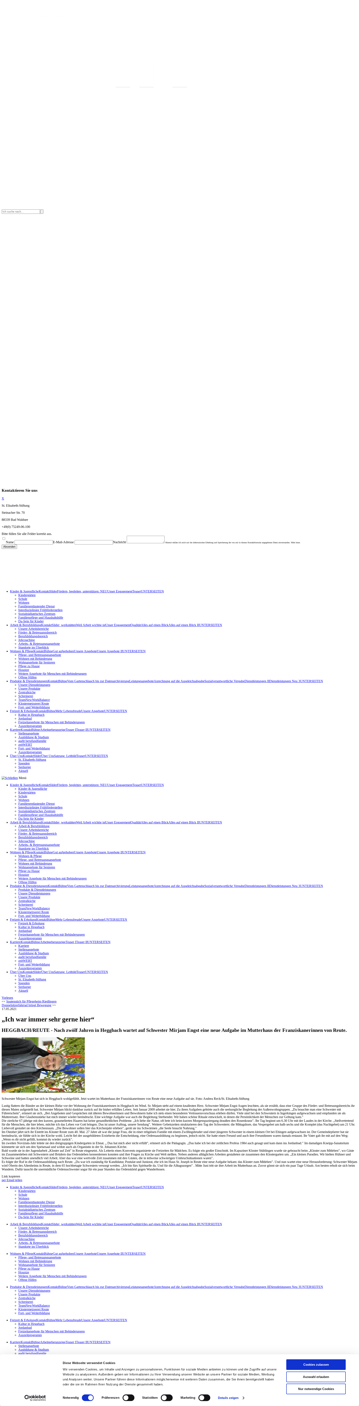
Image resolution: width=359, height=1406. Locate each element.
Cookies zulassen (316, 1364)
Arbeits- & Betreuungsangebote (39, 643)
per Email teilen (12, 1180)
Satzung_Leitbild (65, 756)
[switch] (128, 1397)
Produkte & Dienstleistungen (29, 681)
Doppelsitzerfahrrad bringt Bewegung (26, 1005)
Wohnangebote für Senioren (36, 662)
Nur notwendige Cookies (316, 1389)
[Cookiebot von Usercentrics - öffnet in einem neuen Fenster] (35, 1398)
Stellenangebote (28, 733)
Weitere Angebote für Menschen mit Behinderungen (52, 673)
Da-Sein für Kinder (31, 621)
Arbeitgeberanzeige (53, 729)
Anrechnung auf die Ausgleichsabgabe (179, 681)
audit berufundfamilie (32, 741)
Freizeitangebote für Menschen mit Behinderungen (51, 722)
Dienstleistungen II (257, 681)
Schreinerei (25, 696)
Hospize (23, 670)
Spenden (24, 763)
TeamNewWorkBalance (34, 700)
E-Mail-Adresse (63, 542)
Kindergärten (27, 595)
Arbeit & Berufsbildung (25, 625)
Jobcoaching (26, 640)
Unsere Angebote (85, 651)
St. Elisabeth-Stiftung (32, 759)
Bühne (48, 651)
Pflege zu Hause (29, 666)
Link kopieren (11, 1176)
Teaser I (71, 729)
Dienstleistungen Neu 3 (284, 681)
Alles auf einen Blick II (183, 625)
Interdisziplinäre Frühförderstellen (40, 610)
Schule (22, 599)
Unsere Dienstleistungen (34, 685)
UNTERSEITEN (152, 591)
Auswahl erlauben (316, 1377)
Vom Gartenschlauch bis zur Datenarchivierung (98, 681)
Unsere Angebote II (110, 651)
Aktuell (23, 771)
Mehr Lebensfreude (68, 711)
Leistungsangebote (141, 681)
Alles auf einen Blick (154, 625)
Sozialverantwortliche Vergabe (224, 681)
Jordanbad (25, 718)
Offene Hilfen (27, 677)
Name (10, 542)
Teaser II (81, 729)
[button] (7, 997)
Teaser (136, 591)
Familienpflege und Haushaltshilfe (40, 617)
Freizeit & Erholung (23, 711)
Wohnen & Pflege (21, 651)
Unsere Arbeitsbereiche (33, 628)
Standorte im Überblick (33, 647)
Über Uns (16, 756)
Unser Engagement (119, 591)
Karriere (15, 729)
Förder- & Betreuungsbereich (37, 632)
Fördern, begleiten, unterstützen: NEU (82, 591)
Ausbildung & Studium (33, 737)
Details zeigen (228, 1398)
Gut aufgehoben (63, 651)
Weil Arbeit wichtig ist (90, 625)
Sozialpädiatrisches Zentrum (36, 614)
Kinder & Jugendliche (24, 591)
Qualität (135, 625)
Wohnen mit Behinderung (35, 658)
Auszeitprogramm (30, 726)
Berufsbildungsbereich (33, 636)
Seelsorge (24, 767)
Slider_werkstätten (64, 625)
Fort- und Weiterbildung (34, 707)
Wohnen (23, 602)
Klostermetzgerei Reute (33, 703)
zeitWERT (25, 744)
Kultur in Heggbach (31, 715)
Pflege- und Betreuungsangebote (39, 655)
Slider (53, 591)
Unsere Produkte (29, 688)
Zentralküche (27, 692)
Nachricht (119, 542)
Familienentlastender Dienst (36, 606)
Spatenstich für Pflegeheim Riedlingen (31, 1001)
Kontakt (44, 591)
